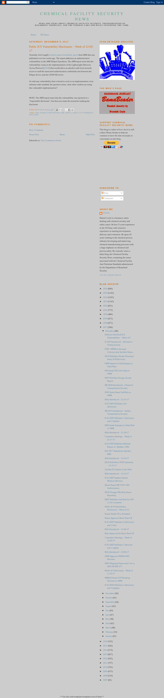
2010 (105, 667)
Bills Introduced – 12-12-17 (117, 474)
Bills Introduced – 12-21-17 (117, 399)
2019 (105, 319)
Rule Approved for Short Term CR (119, 533)
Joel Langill (66, 113)
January (109, 636)
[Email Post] (56, 110)
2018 (105, 323)
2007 (105, 680)
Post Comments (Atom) (51, 140)
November (110, 593)
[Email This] (60, 110)
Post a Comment (36, 130)
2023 (105, 301)
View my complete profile (110, 275)
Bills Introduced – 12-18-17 (117, 432)
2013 (105, 654)
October (109, 598)
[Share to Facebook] (69, 110)
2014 (105, 650)
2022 (105, 306)
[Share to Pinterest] (72, 110)
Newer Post (34, 134)
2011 (105, 663)
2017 (105, 327)
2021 (105, 310)
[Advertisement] (114, 167)
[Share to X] (66, 110)
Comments (108, 198)
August (108, 606)
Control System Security (50, 113)
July (107, 610)
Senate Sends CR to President (117, 514)
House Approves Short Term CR (118, 518)
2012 (105, 658)
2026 (105, 289)
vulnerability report (69, 55)
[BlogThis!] (63, 110)
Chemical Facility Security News (82, 16)
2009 (105, 671)
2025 (105, 293)
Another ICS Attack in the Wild (118, 469)
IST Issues (45, 35)
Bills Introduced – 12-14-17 (117, 458)
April (107, 623)
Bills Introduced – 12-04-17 (117, 552)
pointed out (54, 55)
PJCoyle (106, 213)
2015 (105, 646)
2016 (105, 641)
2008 (105, 676)
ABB (37, 113)
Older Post (90, 134)
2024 (105, 297)
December (110, 331)
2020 (105, 314)
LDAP (46, 68)
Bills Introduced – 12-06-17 (117, 529)
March (108, 628)
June (107, 615)
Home (33, 35)
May (107, 619)
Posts (105, 193)
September (110, 602)
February (109, 632)
